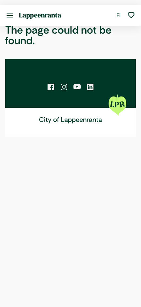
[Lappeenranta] (40, 15)
